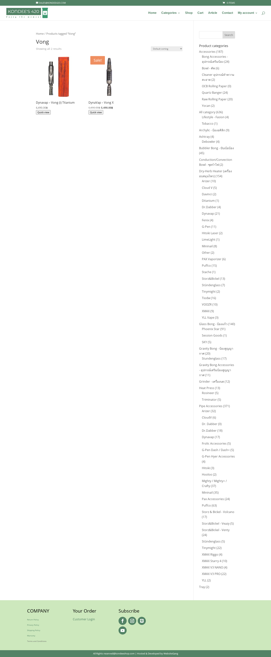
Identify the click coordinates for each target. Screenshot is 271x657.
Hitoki (206, 468)
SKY (204, 342)
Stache (206, 272)
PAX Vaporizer (211, 259)
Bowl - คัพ (208, 68)
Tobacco (207, 124)
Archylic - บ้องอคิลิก (212, 130)
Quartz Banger (212, 93)
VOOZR (207, 304)
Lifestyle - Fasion (213, 117)
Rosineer (208, 393)
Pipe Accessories (210, 406)
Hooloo (207, 474)
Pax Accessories (213, 499)
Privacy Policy (33, 625)
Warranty (31, 635)
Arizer (206, 181)
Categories (169, 13)
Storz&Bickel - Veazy (216, 523)
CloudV (207, 417)
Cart (200, 13)
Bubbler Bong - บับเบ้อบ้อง (216, 148)
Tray (202, 587)
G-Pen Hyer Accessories (218, 456)
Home (152, 13)
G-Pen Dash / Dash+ (216, 450)
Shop (189, 13)
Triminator (209, 400)
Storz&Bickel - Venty (216, 530)
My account (246, 13)
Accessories (207, 52)
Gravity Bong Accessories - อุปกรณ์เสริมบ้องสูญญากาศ (216, 370)
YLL (204, 580)
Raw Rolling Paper (214, 99)
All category (207, 112)
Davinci (207, 194)
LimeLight (208, 240)
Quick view (43, 112)
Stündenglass (211, 285)
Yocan (206, 106)
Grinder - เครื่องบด (211, 381)
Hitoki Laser (210, 233)
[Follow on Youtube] (123, 630)
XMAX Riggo (210, 554)
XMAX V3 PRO (211, 574)
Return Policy (33, 619)
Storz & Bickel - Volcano (218, 512)
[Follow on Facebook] (123, 621)
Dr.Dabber (209, 207)
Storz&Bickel (210, 279)
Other (206, 253)
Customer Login (84, 619)
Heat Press (206, 388)
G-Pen (206, 227)
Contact (227, 13)
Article (212, 13)
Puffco (206, 266)
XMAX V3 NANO (212, 567)
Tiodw (206, 298)
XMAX (206, 311)
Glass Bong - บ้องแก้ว (213, 324)
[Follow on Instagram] (132, 621)
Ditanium (208, 201)
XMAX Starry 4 (211, 561)
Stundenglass (211, 358)
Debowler (208, 142)
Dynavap (208, 214)
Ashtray (204, 137)
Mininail (207, 246)
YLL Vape (208, 318)
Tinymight (209, 292)
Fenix (205, 220)
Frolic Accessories (214, 443)
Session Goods (212, 335)
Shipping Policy (33, 630)
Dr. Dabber (209, 424)
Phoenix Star (211, 329)
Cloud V (207, 188)
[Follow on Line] (142, 621)
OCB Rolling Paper (214, 86)
